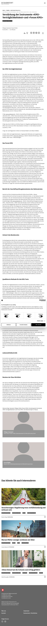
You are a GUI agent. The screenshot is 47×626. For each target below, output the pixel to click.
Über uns (3, 611)
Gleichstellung (25, 542)
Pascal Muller (14, 28)
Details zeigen (40, 320)
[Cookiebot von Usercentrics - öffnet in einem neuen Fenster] (40, 300)
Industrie (25, 572)
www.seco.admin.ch (18, 135)
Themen (7, 10)
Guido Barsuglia (4, 577)
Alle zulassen (38, 324)
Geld (18, 542)
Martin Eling (4, 517)
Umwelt (41, 572)
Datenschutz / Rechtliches (30, 613)
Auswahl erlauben (23, 324)
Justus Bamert (4, 547)
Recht (24, 512)
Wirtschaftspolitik (15, 10)
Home (4, 10)
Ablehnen (9, 324)
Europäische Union (16, 512)
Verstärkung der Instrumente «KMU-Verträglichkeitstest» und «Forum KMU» (20, 12)
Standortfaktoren (31, 512)
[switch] (17, 316)
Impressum (26, 611)
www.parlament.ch (7, 106)
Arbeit (13, 542)
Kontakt (3, 613)
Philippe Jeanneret (7, 28)
